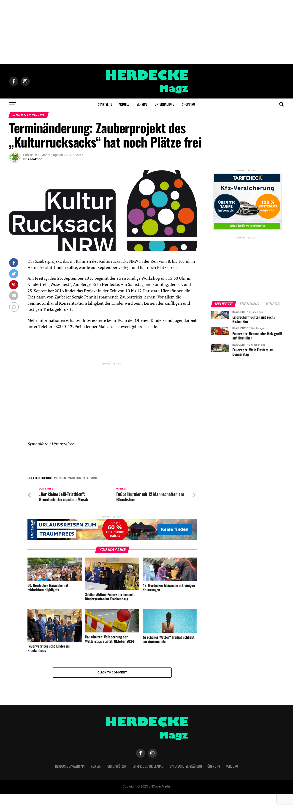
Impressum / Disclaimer (148, 766)
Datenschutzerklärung (186, 766)
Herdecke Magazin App (70, 766)
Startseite (105, 104)
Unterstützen (116, 766)
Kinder (61, 478)
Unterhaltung (164, 104)
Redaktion (34, 159)
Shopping (188, 104)
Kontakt (96, 766)
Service (142, 104)
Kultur (75, 478)
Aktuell (124, 104)
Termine (91, 478)
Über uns (213, 766)
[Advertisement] (146, 32)
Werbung (231, 766)
